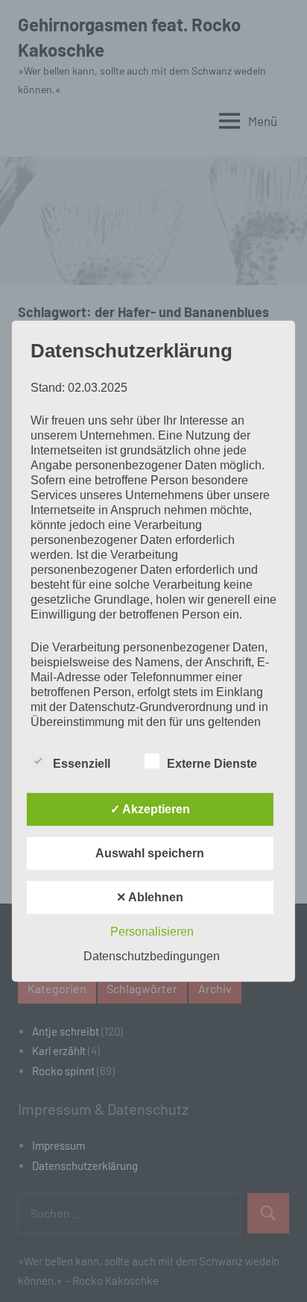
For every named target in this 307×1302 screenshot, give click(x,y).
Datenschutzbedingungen (151, 956)
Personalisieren (152, 931)
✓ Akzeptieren (150, 809)
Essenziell (81, 763)
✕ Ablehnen (149, 897)
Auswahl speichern (149, 853)
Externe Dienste (212, 763)
